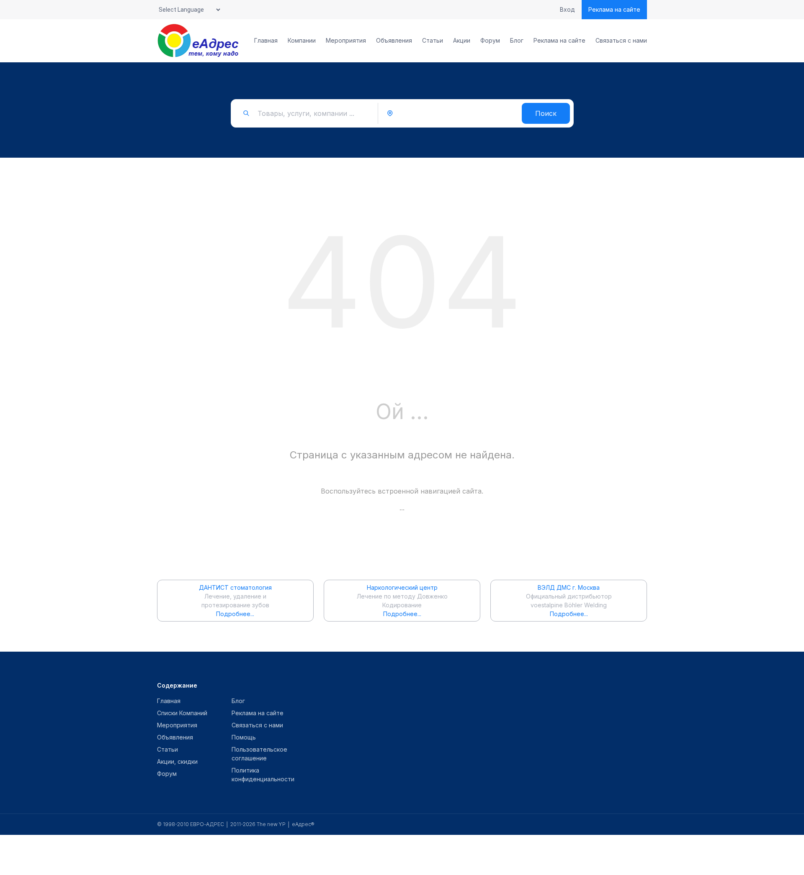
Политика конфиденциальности (263, 775)
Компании (302, 40)
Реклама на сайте (614, 9)
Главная (266, 40)
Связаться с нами (621, 40)
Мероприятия (346, 40)
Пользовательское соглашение (259, 754)
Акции (461, 40)
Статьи (432, 40)
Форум (490, 40)
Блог (516, 40)
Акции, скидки (177, 761)
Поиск (546, 113)
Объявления (394, 40)
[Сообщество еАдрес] (198, 40)
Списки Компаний (182, 712)
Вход (567, 10)
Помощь (244, 737)
